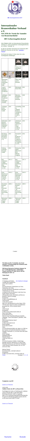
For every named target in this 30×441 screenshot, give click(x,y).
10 (25, 355)
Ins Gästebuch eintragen (22, 281)
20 (27, 355)
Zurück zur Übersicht (7, 384)
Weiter (3, 355)
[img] (15, 8)
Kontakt (23, 437)
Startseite (7, 437)
